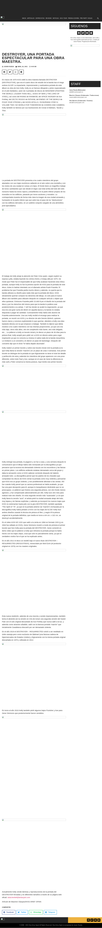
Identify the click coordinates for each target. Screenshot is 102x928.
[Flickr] (91, 33)
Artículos (31, 18)
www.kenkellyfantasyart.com (19, 897)
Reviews (49, 18)
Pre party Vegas (86, 18)
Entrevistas (40, 18)
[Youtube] (87, 33)
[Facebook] (79, 33)
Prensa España (73, 18)
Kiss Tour (63, 18)
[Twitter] (83, 33)
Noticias (56, 18)
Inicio (24, 18)
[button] (97, 18)
